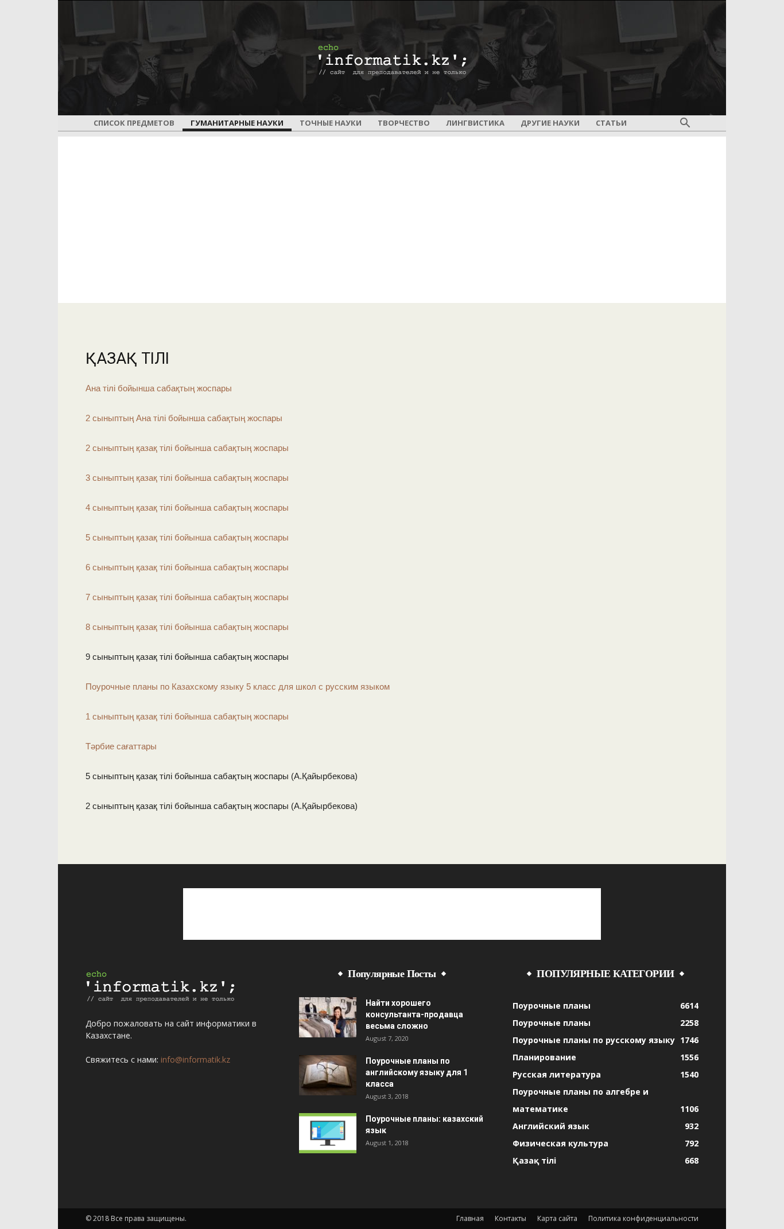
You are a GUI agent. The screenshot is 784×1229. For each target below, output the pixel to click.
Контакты (510, 1218)
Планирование (544, 1057)
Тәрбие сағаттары (121, 746)
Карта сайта (557, 1218)
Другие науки (550, 123)
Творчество (404, 123)
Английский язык (551, 1126)
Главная (470, 1218)
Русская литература (557, 1074)
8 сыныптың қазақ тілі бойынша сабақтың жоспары (187, 627)
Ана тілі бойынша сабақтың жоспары (159, 388)
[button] (684, 123)
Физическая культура (560, 1143)
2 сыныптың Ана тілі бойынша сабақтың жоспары (184, 418)
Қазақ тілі (534, 1160)
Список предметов (134, 123)
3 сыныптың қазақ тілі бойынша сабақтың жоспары (187, 478)
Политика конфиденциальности (643, 1218)
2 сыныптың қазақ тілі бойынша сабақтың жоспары (187, 448)
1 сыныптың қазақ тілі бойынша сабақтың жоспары (187, 716)
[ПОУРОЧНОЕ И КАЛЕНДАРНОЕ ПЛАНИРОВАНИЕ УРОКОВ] (392, 58)
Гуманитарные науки (237, 123)
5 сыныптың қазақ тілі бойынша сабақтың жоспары (187, 537)
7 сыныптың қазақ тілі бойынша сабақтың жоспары (187, 597)
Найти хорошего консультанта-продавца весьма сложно (414, 1014)
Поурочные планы (552, 1005)
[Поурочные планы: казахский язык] (327, 1133)
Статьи (611, 123)
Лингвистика (475, 123)
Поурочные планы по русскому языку (594, 1039)
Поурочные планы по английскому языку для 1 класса (417, 1072)
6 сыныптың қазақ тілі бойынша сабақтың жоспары (187, 567)
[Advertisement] (392, 217)
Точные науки (331, 123)
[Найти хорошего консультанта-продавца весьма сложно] (327, 1017)
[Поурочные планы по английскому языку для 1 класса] (327, 1075)
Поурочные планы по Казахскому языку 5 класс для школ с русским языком (238, 686)
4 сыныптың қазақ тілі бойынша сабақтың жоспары (187, 507)
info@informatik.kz (195, 1059)
